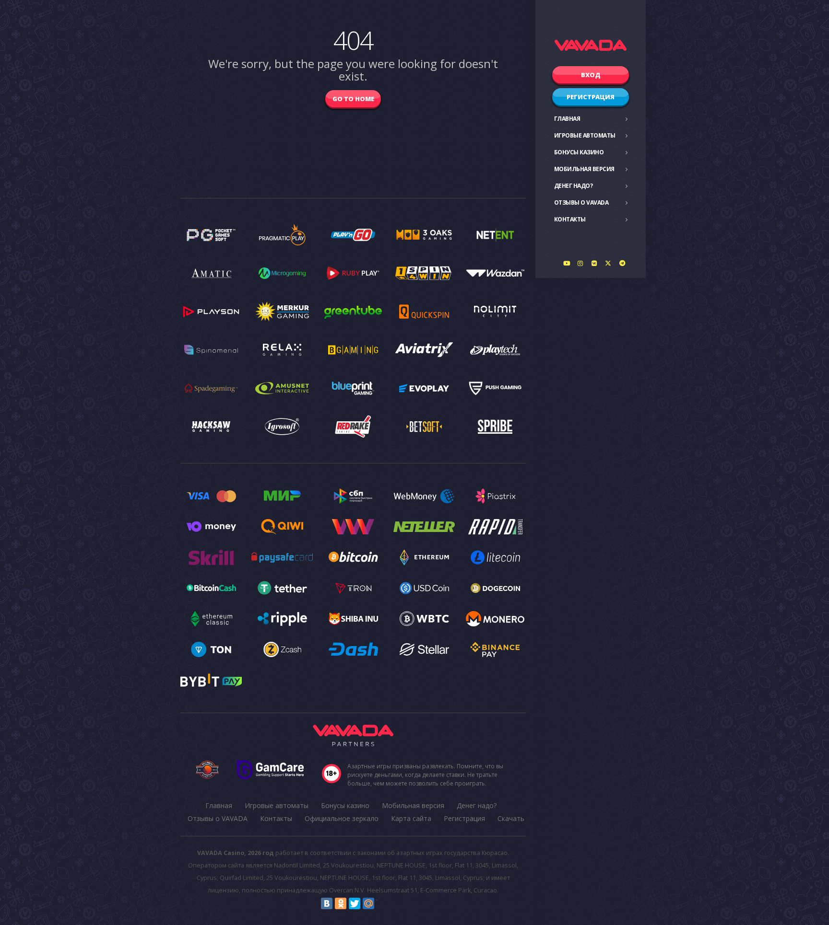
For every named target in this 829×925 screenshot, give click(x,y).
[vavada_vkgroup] (594, 263)
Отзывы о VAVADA (581, 202)
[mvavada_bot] (622, 263)
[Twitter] (354, 903)
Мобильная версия (584, 169)
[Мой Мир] (368, 903)
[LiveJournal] (382, 903)
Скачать (510, 818)
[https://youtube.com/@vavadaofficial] (566, 263)
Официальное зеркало (342, 818)
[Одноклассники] (340, 903)
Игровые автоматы (585, 135)
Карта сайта (411, 818)
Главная (567, 119)
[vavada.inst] (580, 263)
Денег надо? (573, 186)
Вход (591, 74)
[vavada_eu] (608, 263)
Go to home (353, 98)
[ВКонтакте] (326, 903)
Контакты (570, 219)
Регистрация (591, 96)
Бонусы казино (579, 152)
